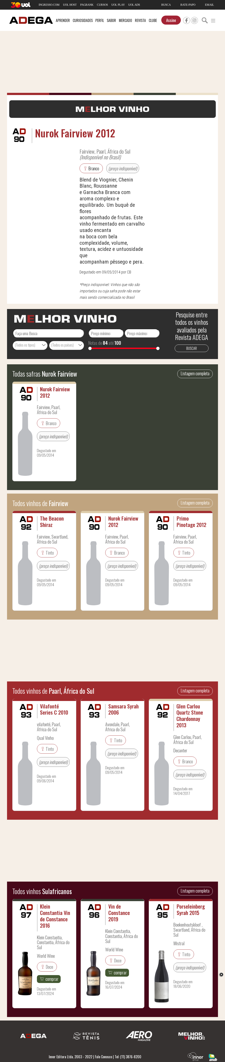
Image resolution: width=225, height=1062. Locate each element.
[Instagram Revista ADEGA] (194, 19)
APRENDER (63, 20)
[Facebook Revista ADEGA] (187, 19)
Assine (171, 20)
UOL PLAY (118, 4)
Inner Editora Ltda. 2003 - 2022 (70, 1056)
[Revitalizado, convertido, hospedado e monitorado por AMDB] (213, 1057)
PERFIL (99, 20)
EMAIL (209, 4)
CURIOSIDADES (83, 20)
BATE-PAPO (187, 4)
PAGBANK (86, 4)
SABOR (111, 20)
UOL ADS (134, 4)
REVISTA (140, 20)
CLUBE (153, 20)
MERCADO (125, 20)
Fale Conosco (103, 1056)
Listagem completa (195, 373)
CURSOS (102, 4)
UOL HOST (70, 4)
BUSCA (166, 4)
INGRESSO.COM (49, 4)
